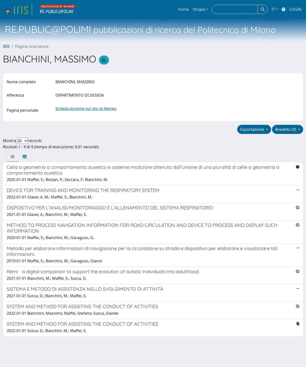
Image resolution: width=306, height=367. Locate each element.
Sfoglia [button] (199, 9)
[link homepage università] (58, 9)
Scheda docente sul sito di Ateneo (85, 108)
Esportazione (252, 129)
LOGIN (295, 9)
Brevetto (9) (286, 129)
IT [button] (273, 9)
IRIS (6, 46)
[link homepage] (17, 9)
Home (183, 9)
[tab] (13, 157)
